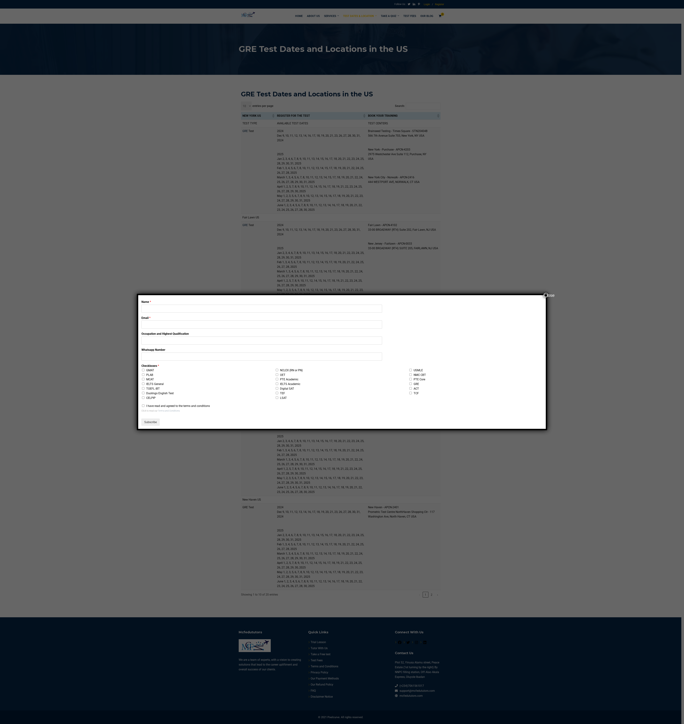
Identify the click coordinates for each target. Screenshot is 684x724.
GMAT (150, 370)
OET (282, 375)
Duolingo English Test (160, 393)
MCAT (150, 379)
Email (146, 318)
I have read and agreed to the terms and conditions (178, 406)
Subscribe (150, 422)
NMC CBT (420, 375)
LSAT (283, 398)
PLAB (149, 375)
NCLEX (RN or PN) (291, 370)
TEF (282, 393)
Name (146, 302)
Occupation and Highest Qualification (165, 333)
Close (546, 295)
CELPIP (151, 398)
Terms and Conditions (169, 410)
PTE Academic (289, 379)
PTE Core (419, 379)
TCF (416, 393)
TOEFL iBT (153, 388)
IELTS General (155, 384)
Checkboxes (150, 366)
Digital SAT (287, 388)
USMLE (418, 370)
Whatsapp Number (153, 349)
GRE (416, 384)
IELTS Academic (290, 384)
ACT (416, 388)
